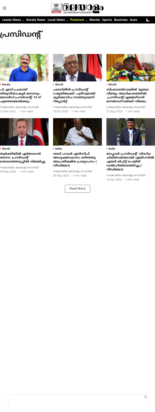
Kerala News (35, 20)
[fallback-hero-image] (24, 67)
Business (121, 20)
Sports (107, 20)
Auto (133, 20)
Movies (94, 20)
